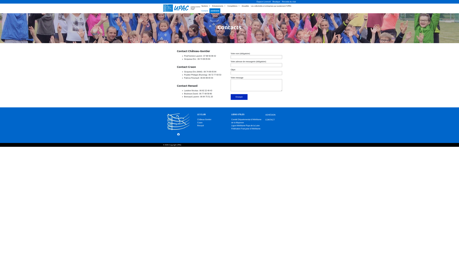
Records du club (289, 2)
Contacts (204, 11)
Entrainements (217, 6)
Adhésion (214, 11)
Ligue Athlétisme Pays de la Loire (245, 126)
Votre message (237, 78)
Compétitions (232, 6)
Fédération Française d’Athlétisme (245, 129)
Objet (233, 70)
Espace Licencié (264, 2)
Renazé (200, 126)
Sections (204, 6)
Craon (199, 123)
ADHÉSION (270, 115)
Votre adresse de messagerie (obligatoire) (248, 62)
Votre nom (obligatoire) (240, 54)
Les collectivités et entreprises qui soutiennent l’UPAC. (271, 6)
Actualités (245, 6)
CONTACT (270, 120)
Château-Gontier (204, 119)
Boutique (276, 2)
